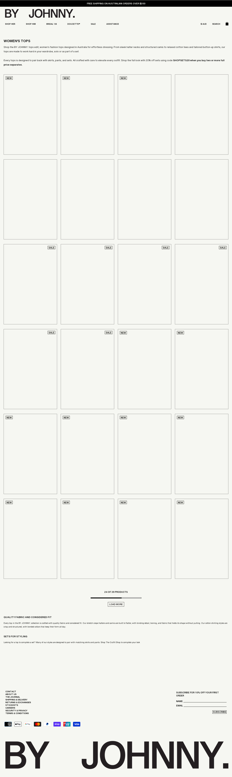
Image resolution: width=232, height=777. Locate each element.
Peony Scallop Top (80, 302)
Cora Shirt (70, 218)
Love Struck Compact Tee (193, 473)
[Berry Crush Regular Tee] (201, 369)
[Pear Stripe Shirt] (201, 284)
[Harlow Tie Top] (87, 114)
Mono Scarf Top (135, 302)
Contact (10, 692)
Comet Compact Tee (19, 473)
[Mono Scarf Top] (144, 284)
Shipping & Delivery (16, 700)
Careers (10, 709)
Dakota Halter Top (189, 133)
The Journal (12, 698)
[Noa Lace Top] (201, 199)
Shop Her (10, 24)
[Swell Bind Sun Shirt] (87, 369)
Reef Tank (69, 557)
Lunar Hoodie (128, 557)
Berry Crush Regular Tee (193, 388)
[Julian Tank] (144, 454)
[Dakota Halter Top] (201, 114)
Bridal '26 (51, 24)
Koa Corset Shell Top (20, 133)
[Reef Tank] (87, 539)
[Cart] (227, 24)
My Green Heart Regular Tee (81, 473)
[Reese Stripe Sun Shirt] (30, 369)
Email (179, 706)
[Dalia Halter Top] (30, 284)
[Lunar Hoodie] (144, 539)
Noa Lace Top (185, 218)
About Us (10, 695)
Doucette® (73, 24)
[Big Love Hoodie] (201, 539)
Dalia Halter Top (22, 302)
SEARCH (216, 24)
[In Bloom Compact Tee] (144, 369)
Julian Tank (127, 473)
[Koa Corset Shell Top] (30, 114)
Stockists (11, 706)
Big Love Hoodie (187, 557)
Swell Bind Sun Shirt (81, 387)
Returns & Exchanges (18, 703)
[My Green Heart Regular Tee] (87, 454)
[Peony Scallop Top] (87, 284)
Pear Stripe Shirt (193, 302)
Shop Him (31, 24)
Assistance (112, 24)
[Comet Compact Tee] (30, 454)
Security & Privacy (16, 711)
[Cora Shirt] (87, 199)
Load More (116, 605)
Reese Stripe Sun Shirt (25, 387)
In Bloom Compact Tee (134, 388)
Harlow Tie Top (72, 133)
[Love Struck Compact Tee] (201, 454)
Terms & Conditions (17, 714)
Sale (93, 24)
